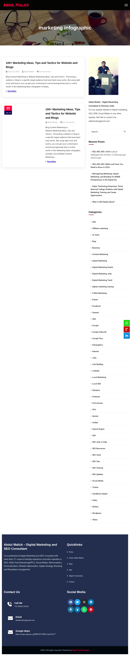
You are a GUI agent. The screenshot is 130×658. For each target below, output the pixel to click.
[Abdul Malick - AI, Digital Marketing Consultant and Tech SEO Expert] (16, 5)
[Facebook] (71, 602)
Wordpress (96, 513)
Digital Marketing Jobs (102, 274)
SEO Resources (98, 448)
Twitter (95, 487)
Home (71, 552)
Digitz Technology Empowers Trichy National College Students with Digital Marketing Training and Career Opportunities (107, 191)
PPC (94, 410)
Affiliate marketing (100, 228)
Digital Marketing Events (102, 267)
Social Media (97, 481)
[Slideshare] (77, 609)
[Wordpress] (71, 609)
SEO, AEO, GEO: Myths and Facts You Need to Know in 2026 (107, 165)
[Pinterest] (91, 609)
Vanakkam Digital (99, 494)
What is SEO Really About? (103, 202)
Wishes (95, 507)
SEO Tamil (96, 455)
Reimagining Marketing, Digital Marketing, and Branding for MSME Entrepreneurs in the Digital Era (105, 177)
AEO (94, 222)
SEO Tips (96, 461)
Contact (71, 582)
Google (95, 325)
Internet (95, 351)
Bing (94, 241)
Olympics (96, 390)
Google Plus (97, 338)
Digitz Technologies (81, 650)
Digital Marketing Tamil (102, 280)
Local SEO (96, 384)
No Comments (45, 72)
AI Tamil (95, 235)
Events (95, 299)
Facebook (96, 306)
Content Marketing (100, 254)
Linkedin (95, 371)
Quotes (95, 416)
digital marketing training (103, 287)
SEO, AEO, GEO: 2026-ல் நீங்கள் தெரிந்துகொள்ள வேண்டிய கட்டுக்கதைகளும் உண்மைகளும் (108, 155)
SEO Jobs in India (99, 442)
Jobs (94, 358)
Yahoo (95, 520)
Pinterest (96, 397)
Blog (70, 564)
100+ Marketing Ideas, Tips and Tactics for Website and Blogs (41, 65)
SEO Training (97, 468)
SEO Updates (97, 474)
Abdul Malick (29, 72)
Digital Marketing (99, 261)
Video (94, 500)
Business (96, 248)
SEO (94, 435)
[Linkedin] (91, 602)
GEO (94, 319)
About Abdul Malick (76, 558)
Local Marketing (99, 377)
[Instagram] (84, 602)
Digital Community (76, 576)
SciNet (95, 422)
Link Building (97, 364)
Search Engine (98, 429)
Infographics (97, 345)
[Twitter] (77, 602)
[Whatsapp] (84, 609)
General (95, 312)
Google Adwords (99, 332)
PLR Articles (97, 403)
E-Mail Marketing (99, 293)
